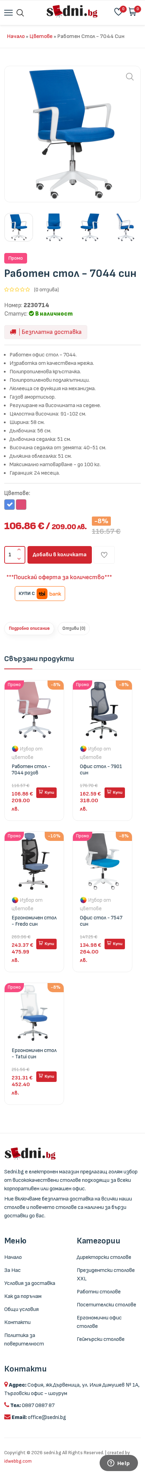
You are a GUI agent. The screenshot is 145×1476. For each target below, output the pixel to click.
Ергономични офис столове (99, 1322)
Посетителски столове (106, 1304)
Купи (49, 792)
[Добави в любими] (104, 555)
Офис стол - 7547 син (101, 920)
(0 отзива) (46, 289)
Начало (16, 36)
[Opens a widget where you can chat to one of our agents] (118, 1463)
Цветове (41, 36)
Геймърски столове (101, 1339)
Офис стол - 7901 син (101, 769)
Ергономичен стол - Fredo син (34, 920)
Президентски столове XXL (106, 1274)
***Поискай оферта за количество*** (59, 577)
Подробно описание (29, 628)
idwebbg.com (18, 1461)
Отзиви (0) (73, 628)
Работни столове (99, 1291)
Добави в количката (60, 554)
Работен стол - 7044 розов (31, 769)
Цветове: (17, 493)
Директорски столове (104, 1257)
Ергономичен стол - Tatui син (34, 1053)
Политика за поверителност (24, 1339)
